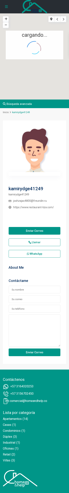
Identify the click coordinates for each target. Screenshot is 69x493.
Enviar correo (34, 230)
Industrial (9, 442)
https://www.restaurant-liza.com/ (33, 207)
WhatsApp (35, 253)
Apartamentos (12, 419)
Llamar (36, 242)
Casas (7, 425)
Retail (7, 454)
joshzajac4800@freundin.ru (30, 200)
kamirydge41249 (26, 188)
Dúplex (7, 436)
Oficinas (8, 448)
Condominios (12, 431)
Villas (6, 460)
